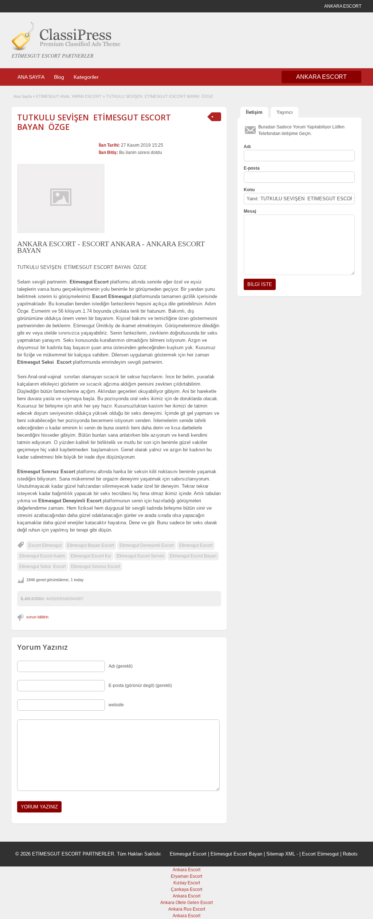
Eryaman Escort (186, 876)
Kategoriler (86, 77)
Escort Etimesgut (45, 545)
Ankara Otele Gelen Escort (186, 902)
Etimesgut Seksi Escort (42, 566)
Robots (350, 854)
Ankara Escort (186, 869)
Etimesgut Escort (195, 545)
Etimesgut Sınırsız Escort (95, 566)
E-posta (252, 168)
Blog (59, 77)
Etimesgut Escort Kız (91, 556)
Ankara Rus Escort (186, 909)
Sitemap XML (280, 854)
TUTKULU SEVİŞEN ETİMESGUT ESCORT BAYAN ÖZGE (94, 122)
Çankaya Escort (186, 889)
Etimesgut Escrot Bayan (193, 556)
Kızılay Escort (186, 882)
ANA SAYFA (30, 77)
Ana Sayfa (22, 96)
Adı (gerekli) (121, 666)
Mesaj (250, 211)
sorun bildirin (37, 617)
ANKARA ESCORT (321, 77)
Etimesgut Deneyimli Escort (146, 545)
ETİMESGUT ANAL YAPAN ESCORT (69, 96)
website (116, 704)
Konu (249, 189)
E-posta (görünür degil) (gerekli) (140, 685)
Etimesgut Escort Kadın (42, 556)
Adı (247, 146)
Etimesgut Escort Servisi (140, 556)
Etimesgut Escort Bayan (236, 854)
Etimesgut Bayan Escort (90, 545)
